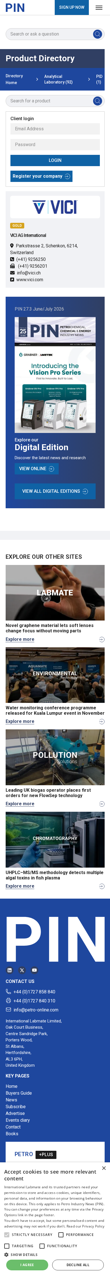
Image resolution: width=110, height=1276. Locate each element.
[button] (6, 1234)
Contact (13, 1127)
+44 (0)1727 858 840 (34, 992)
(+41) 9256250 (31, 259)
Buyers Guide (19, 1093)
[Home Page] (15, 7)
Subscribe (16, 1106)
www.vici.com (29, 279)
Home (11, 1086)
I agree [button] (27, 1264)
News (11, 1100)
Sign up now (71, 7)
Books (12, 1133)
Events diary (18, 1120)
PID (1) (99, 79)
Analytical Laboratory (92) (58, 79)
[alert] (55, 1219)
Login (55, 160)
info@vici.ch (29, 273)
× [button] (104, 1168)
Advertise (15, 1113)
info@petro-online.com (36, 1010)
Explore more (20, 639)
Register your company (37, 176)
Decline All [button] (78, 1264)
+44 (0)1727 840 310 (34, 1001)
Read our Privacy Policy (86, 1226)
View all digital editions (51, 491)
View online (32, 468)
